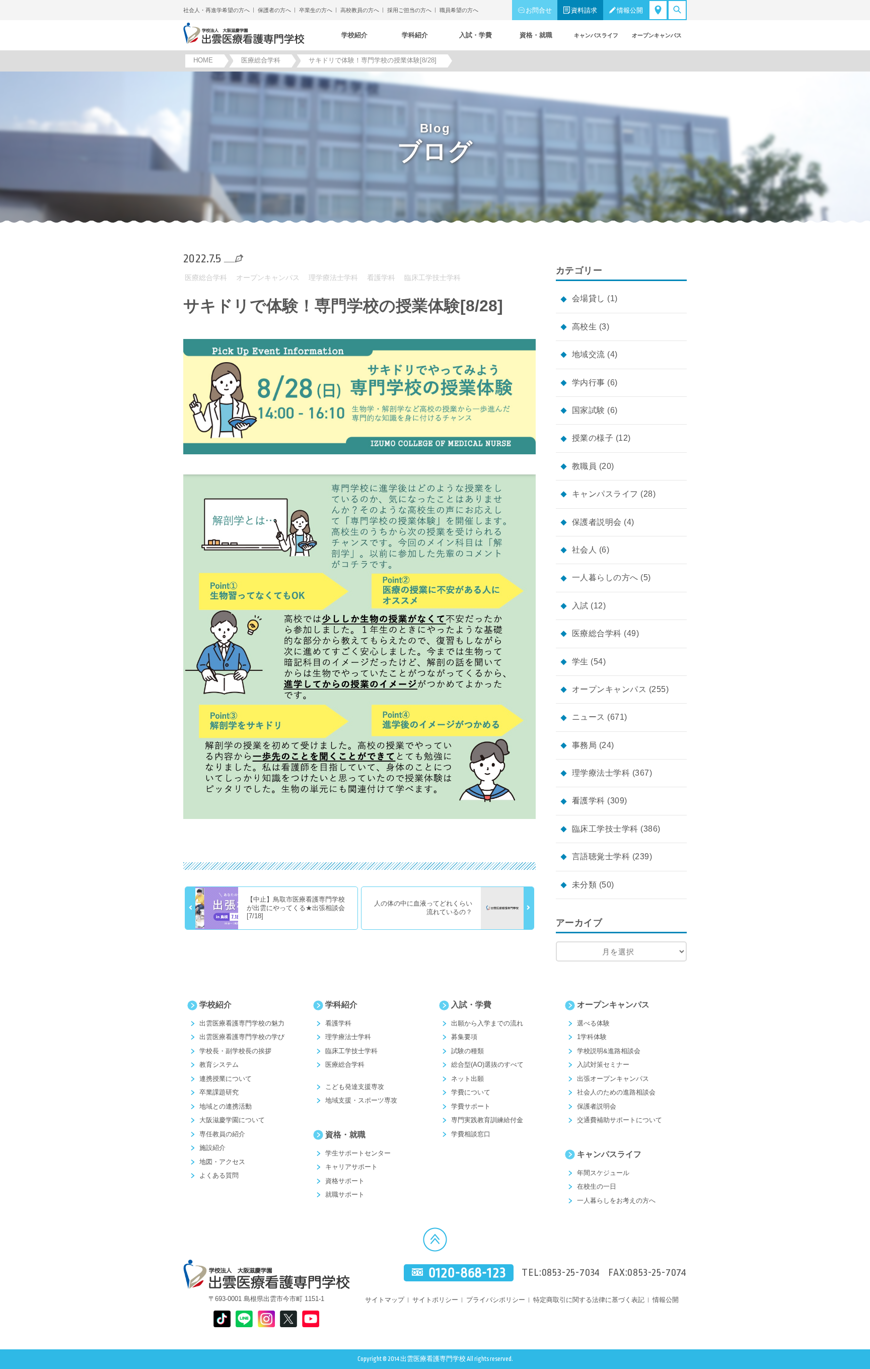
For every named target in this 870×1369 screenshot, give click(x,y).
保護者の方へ (274, 10)
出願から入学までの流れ (487, 1023)
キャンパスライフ (605, 494)
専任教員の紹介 (222, 1134)
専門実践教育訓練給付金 (487, 1120)
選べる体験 (593, 1023)
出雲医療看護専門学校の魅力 (241, 1023)
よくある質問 (219, 1175)
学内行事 (588, 382)
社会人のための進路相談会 (616, 1092)
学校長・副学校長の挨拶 (235, 1051)
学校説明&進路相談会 (608, 1051)
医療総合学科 (206, 277)
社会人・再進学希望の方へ (216, 10)
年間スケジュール (603, 1173)
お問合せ (539, 10)
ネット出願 (467, 1078)
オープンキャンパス (268, 277)
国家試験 (588, 410)
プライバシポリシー (495, 1300)
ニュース (588, 717)
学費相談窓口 (470, 1134)
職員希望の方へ (459, 10)
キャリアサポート (351, 1167)
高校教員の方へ (359, 10)
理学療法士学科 (333, 277)
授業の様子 (592, 438)
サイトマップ (384, 1300)
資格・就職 (345, 1134)
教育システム (219, 1064)
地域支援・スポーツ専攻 (361, 1100)
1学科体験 (592, 1037)
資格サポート (345, 1181)
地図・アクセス (222, 1162)
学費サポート (470, 1106)
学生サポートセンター (358, 1153)
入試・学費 (471, 1004)
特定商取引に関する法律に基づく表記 (588, 1300)
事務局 (584, 745)
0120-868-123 (467, 1272)
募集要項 (464, 1037)
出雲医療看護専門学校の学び (241, 1037)
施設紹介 (212, 1147)
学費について (470, 1092)
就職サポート (345, 1194)
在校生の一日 (596, 1186)
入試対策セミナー (603, 1064)
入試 (580, 605)
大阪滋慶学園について (232, 1120)
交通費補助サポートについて (619, 1120)
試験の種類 (467, 1051)
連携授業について (225, 1078)
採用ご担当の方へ (409, 10)
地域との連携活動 (225, 1106)
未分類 (584, 884)
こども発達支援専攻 (354, 1086)
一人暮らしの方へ (605, 577)
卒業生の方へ (315, 10)
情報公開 (630, 10)
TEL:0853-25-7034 (561, 1272)
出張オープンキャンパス (613, 1078)
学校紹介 (215, 1004)
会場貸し (588, 298)
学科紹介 (341, 1004)
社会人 (584, 549)
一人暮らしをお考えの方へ (616, 1200)
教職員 (584, 466)
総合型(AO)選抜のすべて (487, 1064)
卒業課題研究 (219, 1092)
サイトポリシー (435, 1300)
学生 (580, 661)
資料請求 (584, 10)
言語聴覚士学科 (601, 856)
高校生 (584, 326)
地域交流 (588, 354)
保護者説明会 (597, 522)
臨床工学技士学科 (432, 277)
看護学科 (381, 277)
